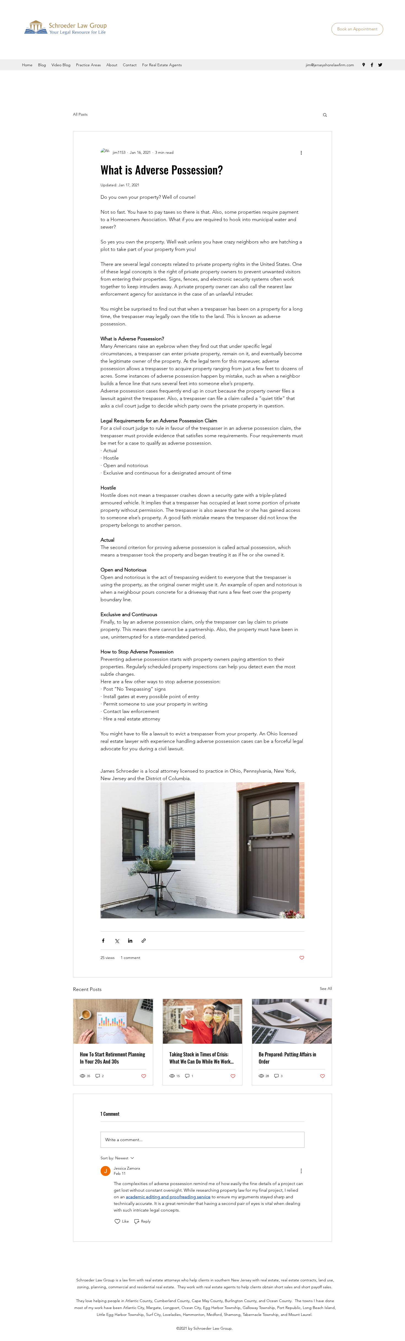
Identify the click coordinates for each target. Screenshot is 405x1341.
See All (326, 988)
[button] (325, 114)
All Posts (80, 114)
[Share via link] (143, 940)
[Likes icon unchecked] (117, 1221)
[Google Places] (363, 65)
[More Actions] (301, 1171)
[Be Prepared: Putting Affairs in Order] (292, 1021)
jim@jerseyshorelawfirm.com (330, 64)
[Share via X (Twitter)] (116, 940)
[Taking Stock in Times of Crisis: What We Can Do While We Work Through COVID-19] (202, 1021)
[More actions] (301, 152)
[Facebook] (372, 65)
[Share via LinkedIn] (130, 940)
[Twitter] (380, 65)
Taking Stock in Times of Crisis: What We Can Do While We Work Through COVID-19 (200, 1058)
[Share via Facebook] (103, 940)
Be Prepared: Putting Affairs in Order (287, 1058)
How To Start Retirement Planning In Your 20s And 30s (112, 1058)
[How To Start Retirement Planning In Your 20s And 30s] (113, 1021)
